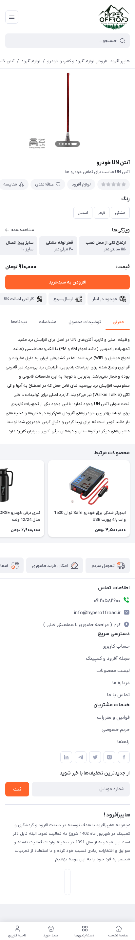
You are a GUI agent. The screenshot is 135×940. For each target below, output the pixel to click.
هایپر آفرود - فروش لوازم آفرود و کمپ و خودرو (88, 61)
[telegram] (81, 757)
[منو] (11, 17)
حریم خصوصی (116, 729)
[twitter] (95, 757)
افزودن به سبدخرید (67, 282)
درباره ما (121, 682)
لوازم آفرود (30, 61)
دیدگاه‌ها (19, 322)
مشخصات (47, 322)
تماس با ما (118, 695)
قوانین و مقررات (113, 717)
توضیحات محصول (84, 322)
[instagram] (109, 757)
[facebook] (124, 757)
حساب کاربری (116, 646)
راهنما (123, 741)
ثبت (17, 789)
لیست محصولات (113, 670)
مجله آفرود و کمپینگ (108, 658)
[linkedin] (66, 757)
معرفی (118, 322)
